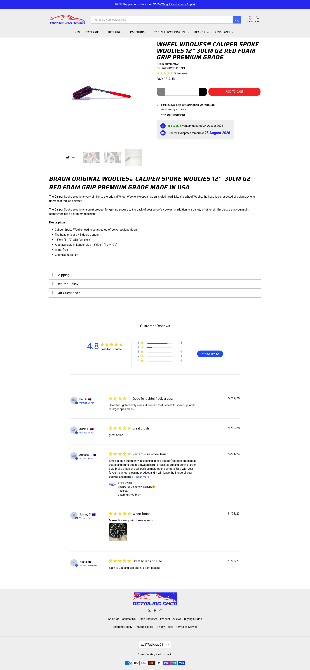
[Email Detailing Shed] (149, 611)
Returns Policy (144, 627)
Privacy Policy (164, 627)
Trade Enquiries (148, 619)
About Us (113, 619)
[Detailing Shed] (67, 19)
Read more (142, 476)
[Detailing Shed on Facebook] (155, 611)
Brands (199, 32)
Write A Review (210, 353)
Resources (223, 32)
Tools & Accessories (169, 32)
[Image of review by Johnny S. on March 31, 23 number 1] (118, 532)
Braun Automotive (168, 64)
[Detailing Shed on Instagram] (160, 611)
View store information (173, 114)
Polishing (137, 32)
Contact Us (129, 619)
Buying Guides (193, 619)
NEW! (78, 32)
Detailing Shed (153, 654)
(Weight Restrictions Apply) (177, 4)
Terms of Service (187, 627)
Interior (114, 32)
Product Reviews (171, 619)
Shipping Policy (122, 627)
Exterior (92, 32)
